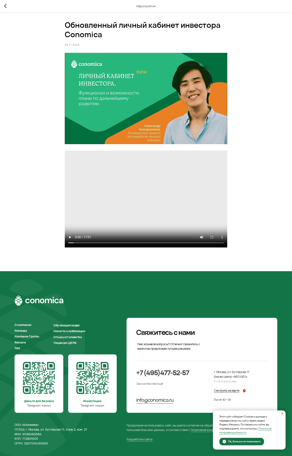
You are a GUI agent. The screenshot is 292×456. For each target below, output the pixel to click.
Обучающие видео (66, 325)
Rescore (20, 342)
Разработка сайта (139, 439)
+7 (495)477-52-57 (162, 372)
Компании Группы (27, 336)
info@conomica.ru (155, 400)
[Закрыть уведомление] (282, 414)
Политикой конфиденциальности (245, 430)
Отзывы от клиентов (67, 337)
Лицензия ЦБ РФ (64, 343)
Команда (21, 331)
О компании (23, 325)
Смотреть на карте (226, 390)
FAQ (17, 348)
